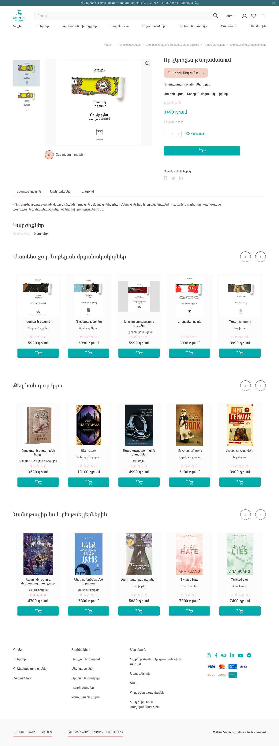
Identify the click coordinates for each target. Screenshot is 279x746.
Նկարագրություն (28, 191)
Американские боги (240, 450)
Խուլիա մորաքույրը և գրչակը (139, 323)
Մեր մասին (258, 26)
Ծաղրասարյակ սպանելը (139, 579)
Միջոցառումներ (153, 26)
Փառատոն (228, 26)
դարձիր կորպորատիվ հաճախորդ (95, 732)
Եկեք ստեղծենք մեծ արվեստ (88, 581)
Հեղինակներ (81, 650)
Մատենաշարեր (214, 44)
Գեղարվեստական (129, 44)
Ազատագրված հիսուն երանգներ (139, 452)
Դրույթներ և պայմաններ (148, 692)
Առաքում (87, 191)
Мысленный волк (189, 450)
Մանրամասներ (61, 191)
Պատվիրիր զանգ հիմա (177, 2)
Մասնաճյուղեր (140, 673)
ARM (229, 15)
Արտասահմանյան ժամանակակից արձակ (172, 44)
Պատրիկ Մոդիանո (183, 73)
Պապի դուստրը (240, 322)
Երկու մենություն (189, 322)
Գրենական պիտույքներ (80, 26)
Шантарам (88, 450)
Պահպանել (198, 133)
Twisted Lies (239, 579)
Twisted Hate (189, 579)
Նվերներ (42, 26)
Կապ (133, 683)
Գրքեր (18, 26)
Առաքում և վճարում (86, 659)
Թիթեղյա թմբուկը (89, 322)
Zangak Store (119, 26)
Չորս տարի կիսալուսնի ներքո (38, 452)
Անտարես (203, 84)
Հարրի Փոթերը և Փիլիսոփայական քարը (38, 581)
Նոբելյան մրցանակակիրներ (248, 44)
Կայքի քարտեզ (83, 687)
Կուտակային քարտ (86, 697)
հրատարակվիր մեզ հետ (32, 732)
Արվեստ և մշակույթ (193, 26)
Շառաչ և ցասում (38, 322)
